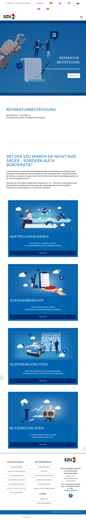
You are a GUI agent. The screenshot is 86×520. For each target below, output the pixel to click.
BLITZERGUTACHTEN (16, 484)
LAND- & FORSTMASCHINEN (44, 488)
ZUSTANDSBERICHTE (16, 475)
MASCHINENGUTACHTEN (44, 475)
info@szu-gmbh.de (70, 490)
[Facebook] (71, 496)
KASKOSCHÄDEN (44, 484)
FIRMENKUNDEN (44, 467)
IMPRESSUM (77, 512)
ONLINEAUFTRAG (16, 492)
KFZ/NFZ (44, 471)
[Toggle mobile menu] (81, 16)
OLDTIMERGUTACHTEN (16, 480)
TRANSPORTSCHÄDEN (44, 480)
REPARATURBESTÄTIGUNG (16, 488)
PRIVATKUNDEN (16, 467)
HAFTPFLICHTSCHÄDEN (16, 471)
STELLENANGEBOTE (44, 503)
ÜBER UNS (44, 499)
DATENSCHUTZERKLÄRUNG (61, 512)
